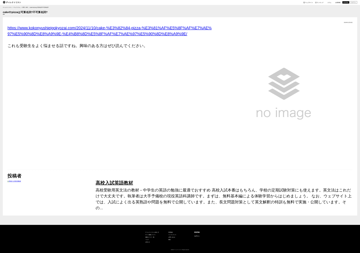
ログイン (197, 236)
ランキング (320, 2)
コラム (329, 2)
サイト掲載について (150, 234)
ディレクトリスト (13, 2)
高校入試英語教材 (114, 182)
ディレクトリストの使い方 (152, 232)
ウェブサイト (309, 2)
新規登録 (197, 232)
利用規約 (170, 232)
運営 (169, 239)
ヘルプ (147, 239)
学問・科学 (25, 7)
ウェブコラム (17, 7)
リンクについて (172, 234)
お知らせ (147, 242)
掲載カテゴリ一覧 (149, 237)
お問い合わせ (171, 237)
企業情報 (337, 2)
